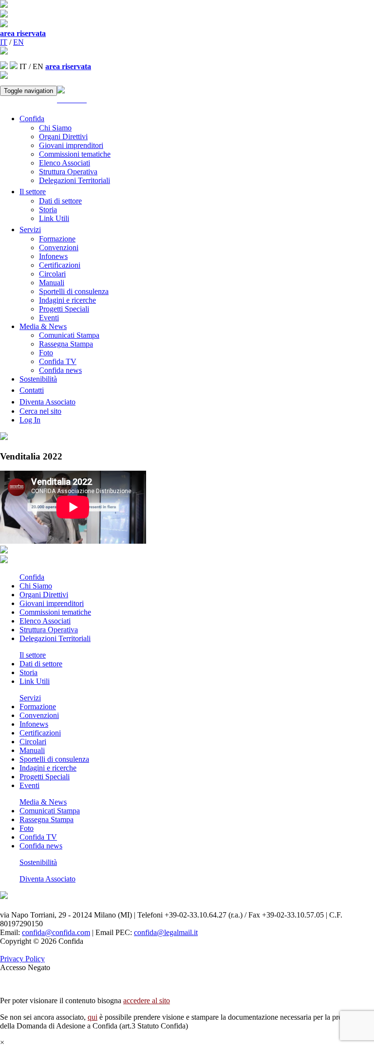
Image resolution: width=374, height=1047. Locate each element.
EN (18, 42)
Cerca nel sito (40, 411)
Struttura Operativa (68, 171)
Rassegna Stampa (66, 344)
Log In (29, 420)
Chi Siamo (55, 128)
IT (3, 42)
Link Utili (54, 218)
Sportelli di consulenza (74, 291)
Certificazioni (59, 265)
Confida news (60, 370)
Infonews (53, 256)
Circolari (52, 274)
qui (92, 1017)
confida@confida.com (56, 932)
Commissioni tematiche (75, 154)
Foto (46, 353)
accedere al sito (146, 1000)
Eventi (49, 317)
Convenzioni (58, 247)
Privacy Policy (22, 959)
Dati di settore (60, 201)
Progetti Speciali (64, 309)
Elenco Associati (64, 163)
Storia (48, 209)
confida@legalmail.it (166, 932)
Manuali (51, 282)
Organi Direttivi (63, 136)
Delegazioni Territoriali (74, 180)
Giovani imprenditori (71, 145)
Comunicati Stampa (69, 335)
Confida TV (57, 361)
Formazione (57, 239)
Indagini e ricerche (67, 300)
